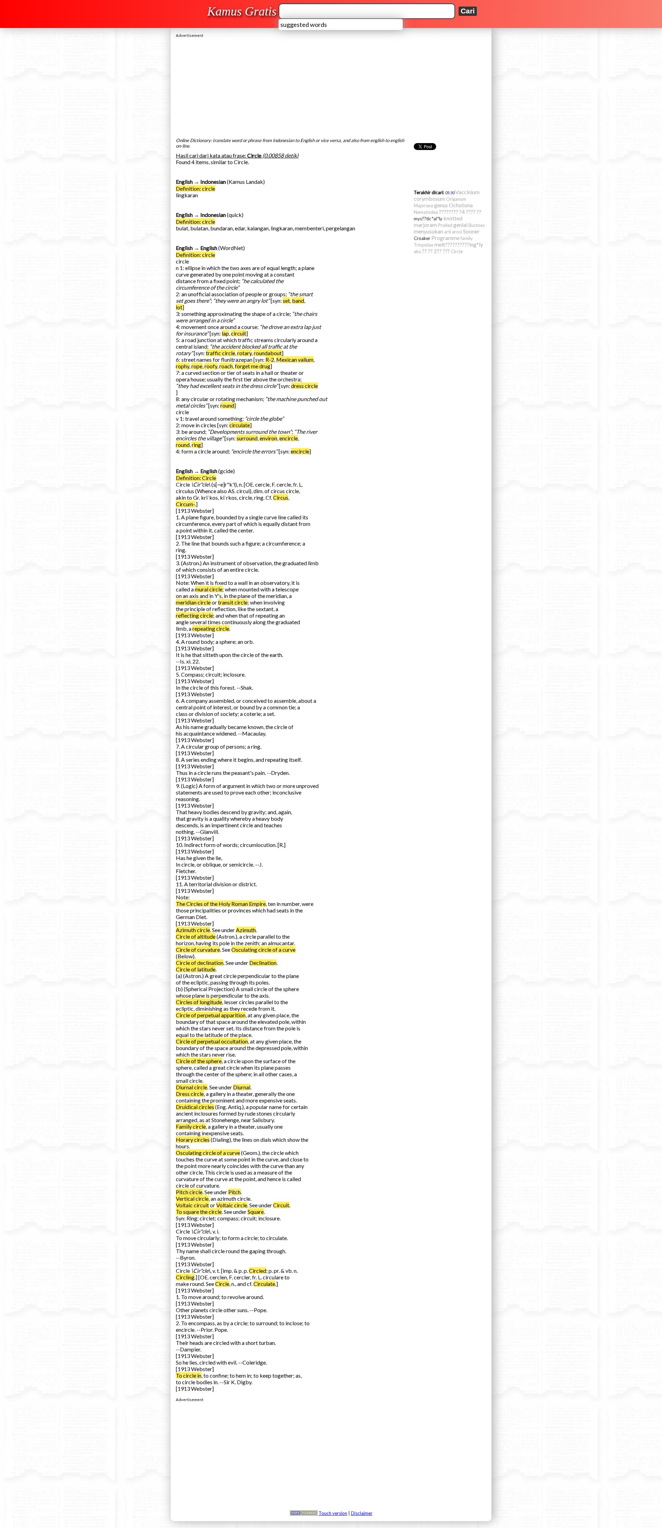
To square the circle (199, 1211)
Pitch (234, 1192)
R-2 (269, 359)
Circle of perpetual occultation (212, 1041)
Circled (257, 1270)
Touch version (333, 1513)
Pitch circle (189, 1192)
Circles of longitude (199, 1002)
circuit (238, 333)
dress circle (304, 385)
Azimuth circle (193, 930)
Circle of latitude (195, 969)
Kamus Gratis (242, 11)
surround (247, 438)
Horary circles (193, 1139)
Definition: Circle (196, 478)
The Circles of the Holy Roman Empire (221, 903)
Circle (222, 1283)
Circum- (185, 504)
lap (225, 333)
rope (196, 366)
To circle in (188, 1375)
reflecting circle (194, 615)
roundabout (268, 353)
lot (179, 307)
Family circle (191, 1126)
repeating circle (210, 628)
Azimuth (246, 930)
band (298, 300)
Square (256, 1211)
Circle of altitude (195, 936)
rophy (182, 366)
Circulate (264, 1283)
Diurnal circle (191, 1087)
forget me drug (252, 366)
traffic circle (220, 353)
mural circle (208, 589)
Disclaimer (361, 1513)
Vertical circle (192, 1198)
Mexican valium (294, 359)
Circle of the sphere (199, 1061)
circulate (239, 425)
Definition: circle (195, 188)
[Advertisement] (331, 86)
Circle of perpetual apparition (210, 1015)
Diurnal (241, 1087)
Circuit (281, 1205)
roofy (210, 366)
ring (196, 444)
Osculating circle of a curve (263, 949)
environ (268, 438)
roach (226, 366)
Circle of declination (199, 962)
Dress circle (190, 1093)
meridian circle (193, 602)
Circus (280, 497)
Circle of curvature (198, 949)
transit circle (233, 602)
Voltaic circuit (192, 1205)
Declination (263, 962)
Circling (185, 1277)
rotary (244, 353)
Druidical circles (195, 1106)
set (286, 300)
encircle (288, 438)
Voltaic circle (231, 1205)
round (227, 405)
